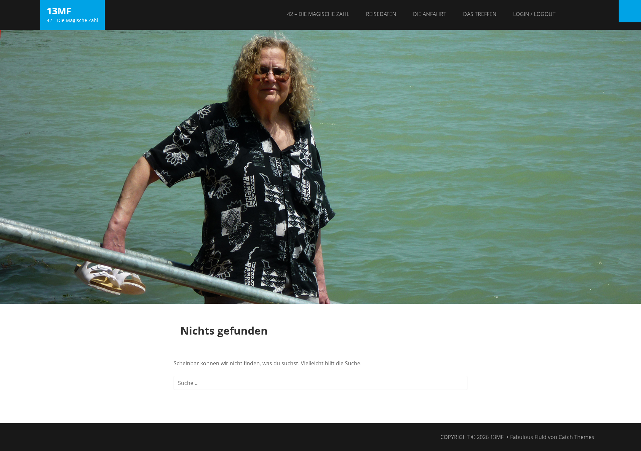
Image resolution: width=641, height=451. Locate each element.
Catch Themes (576, 437)
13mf (59, 10)
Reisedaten (381, 14)
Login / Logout (534, 14)
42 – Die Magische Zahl (318, 14)
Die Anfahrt (429, 14)
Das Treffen (479, 14)
